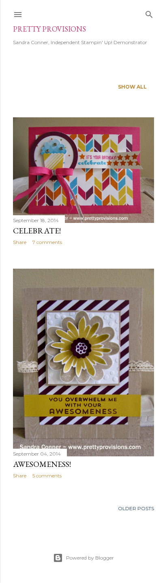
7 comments (47, 242)
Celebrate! (37, 230)
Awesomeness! (42, 464)
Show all (132, 87)
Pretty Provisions (49, 29)
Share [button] (19, 242)
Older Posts (136, 508)
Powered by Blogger (90, 558)
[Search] (149, 13)
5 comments (47, 476)
